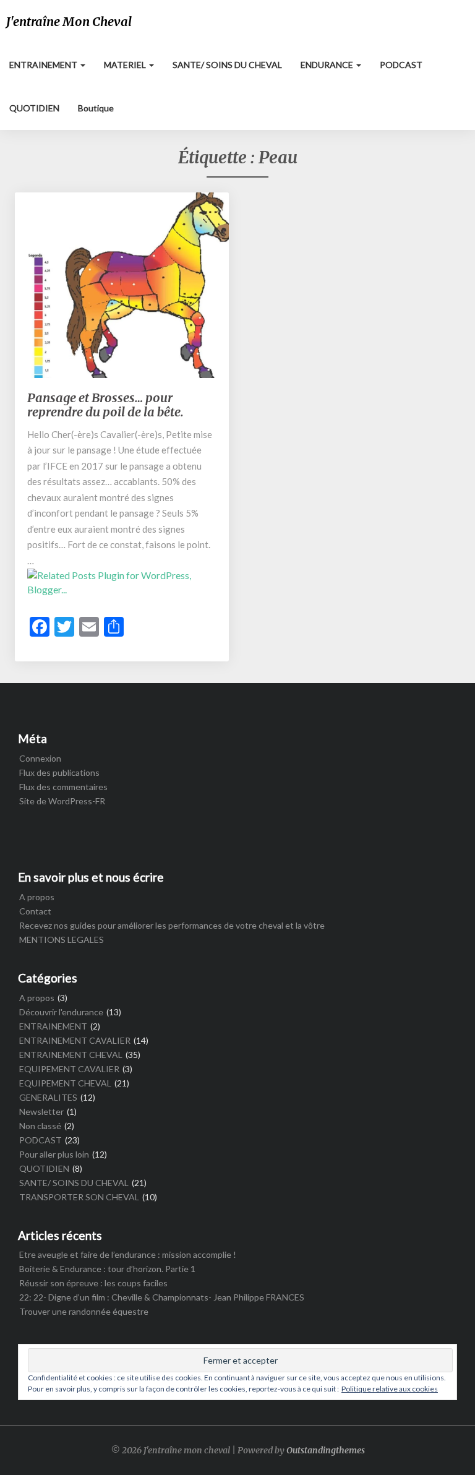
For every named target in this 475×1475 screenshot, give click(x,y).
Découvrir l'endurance (61, 1012)
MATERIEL (126, 64)
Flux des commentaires (63, 786)
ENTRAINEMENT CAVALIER (75, 1040)
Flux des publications (59, 772)
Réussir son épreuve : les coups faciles (93, 1283)
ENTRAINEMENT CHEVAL (70, 1054)
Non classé (40, 1125)
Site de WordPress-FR (62, 801)
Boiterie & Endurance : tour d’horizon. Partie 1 (107, 1268)
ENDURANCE (328, 64)
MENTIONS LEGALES (61, 939)
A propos (36, 897)
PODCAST (401, 64)
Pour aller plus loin (54, 1154)
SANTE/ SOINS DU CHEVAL (227, 64)
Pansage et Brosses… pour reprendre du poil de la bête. (105, 404)
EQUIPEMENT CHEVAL (65, 1083)
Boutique (96, 108)
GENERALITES (48, 1097)
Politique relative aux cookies (389, 1388)
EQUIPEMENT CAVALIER (69, 1069)
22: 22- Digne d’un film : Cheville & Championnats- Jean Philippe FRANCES (161, 1297)
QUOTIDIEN (34, 108)
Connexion (40, 758)
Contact (35, 911)
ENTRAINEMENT (44, 64)
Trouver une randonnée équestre (83, 1311)
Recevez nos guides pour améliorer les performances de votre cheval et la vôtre (172, 925)
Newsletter (41, 1111)
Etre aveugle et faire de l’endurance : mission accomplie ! (127, 1254)
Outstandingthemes (325, 1450)
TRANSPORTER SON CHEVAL (79, 1197)
